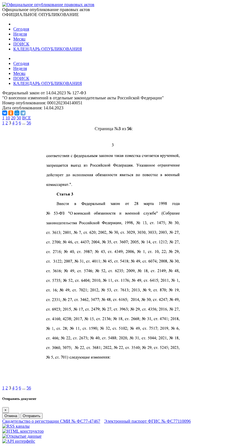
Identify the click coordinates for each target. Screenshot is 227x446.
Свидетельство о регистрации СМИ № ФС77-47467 (51, 421)
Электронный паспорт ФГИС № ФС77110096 (147, 421)
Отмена (10, 416)
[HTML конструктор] (23, 431)
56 (29, 122)
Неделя (20, 34)
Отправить (31, 416)
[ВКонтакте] (4, 112)
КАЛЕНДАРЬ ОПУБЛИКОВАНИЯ (47, 49)
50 (19, 117)
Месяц (19, 39)
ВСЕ (26, 117)
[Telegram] (22, 112)
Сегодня (21, 29)
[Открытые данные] (22, 436)
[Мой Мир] (16, 112)
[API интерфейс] (18, 441)
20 (13, 117)
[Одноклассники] (10, 112)
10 (8, 117)
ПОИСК (21, 44)
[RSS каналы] (16, 426)
